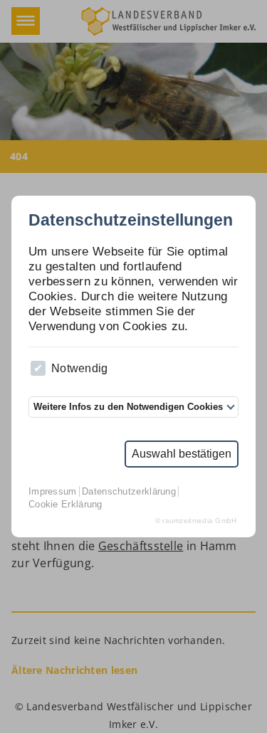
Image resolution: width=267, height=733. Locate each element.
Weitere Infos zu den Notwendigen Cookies (128, 406)
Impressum (52, 491)
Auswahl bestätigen (181, 454)
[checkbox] (38, 368)
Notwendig (79, 368)
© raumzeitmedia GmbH (196, 520)
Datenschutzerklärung (129, 491)
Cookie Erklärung (65, 504)
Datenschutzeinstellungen (130, 221)
